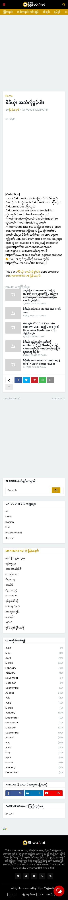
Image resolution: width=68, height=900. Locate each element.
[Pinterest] (34, 380)
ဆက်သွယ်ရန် (54, 894)
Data (8, 516)
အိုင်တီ (8, 622)
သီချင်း (46, 12)
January (34, 673)
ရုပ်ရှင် (57, 12)
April (34, 658)
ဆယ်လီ (9, 585)
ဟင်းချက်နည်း (12, 606)
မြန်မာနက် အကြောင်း (32, 894)
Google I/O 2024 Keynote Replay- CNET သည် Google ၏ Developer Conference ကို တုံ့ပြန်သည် (41, 328)
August (34, 693)
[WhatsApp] (42, 380)
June (34, 648)
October (34, 683)
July (34, 697)
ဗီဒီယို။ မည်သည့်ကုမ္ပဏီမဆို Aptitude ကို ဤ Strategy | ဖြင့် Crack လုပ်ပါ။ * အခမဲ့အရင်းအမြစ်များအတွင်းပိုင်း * (41, 347)
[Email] (50, 380)
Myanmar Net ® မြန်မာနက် (25, 275)
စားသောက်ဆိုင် (13, 569)
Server (9, 538)
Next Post (57, 398)
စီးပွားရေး (10, 579)
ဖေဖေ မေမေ (11, 595)
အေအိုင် (9, 617)
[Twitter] (26, 380)
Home (9, 96)
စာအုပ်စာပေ (11, 574)
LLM (7, 527)
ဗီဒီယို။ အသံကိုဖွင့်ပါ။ (28, 271)
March (34, 663)
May (34, 653)
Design (9, 522)
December (34, 717)
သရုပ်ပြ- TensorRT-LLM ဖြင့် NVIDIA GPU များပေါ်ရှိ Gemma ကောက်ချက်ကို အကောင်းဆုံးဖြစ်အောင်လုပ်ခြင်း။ (40, 295)
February (34, 668)
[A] (5, 829)
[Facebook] (18, 380)
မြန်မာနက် (8, 12)
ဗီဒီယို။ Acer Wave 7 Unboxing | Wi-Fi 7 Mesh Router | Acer (41, 362)
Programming (13, 532)
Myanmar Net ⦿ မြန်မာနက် (22, 551)
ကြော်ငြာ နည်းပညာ (15, 558)
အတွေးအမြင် (12, 611)
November (34, 678)
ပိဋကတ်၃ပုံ (11, 590)
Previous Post (13, 398)
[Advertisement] (34, 53)
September (34, 687)
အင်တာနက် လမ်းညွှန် (27, 12)
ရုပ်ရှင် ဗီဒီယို (11, 601)
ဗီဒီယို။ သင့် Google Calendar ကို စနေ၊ (42, 310)
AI (6, 511)
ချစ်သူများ (10, 563)
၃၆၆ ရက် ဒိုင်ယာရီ (14, 627)
